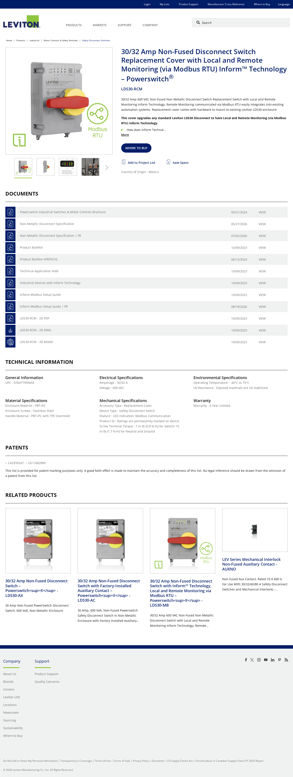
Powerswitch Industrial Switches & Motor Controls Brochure (63, 212)
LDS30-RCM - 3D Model (36, 342)
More (125, 135)
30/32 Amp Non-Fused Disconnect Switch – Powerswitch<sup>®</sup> (36, 588)
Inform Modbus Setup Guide (40, 295)
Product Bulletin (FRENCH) (38, 259)
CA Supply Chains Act (180, 761)
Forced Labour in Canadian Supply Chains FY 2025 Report (229, 761)
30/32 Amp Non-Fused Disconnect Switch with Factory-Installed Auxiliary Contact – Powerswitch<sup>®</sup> (109, 590)
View (262, 212)
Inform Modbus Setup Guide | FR (44, 306)
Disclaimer (158, 761)
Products (20, 40)
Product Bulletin (31, 247)
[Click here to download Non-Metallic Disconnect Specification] (10, 224)
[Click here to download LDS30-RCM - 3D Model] (10, 342)
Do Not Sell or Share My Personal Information (30, 761)
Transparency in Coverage (76, 761)
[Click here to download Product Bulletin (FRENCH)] (10, 259)
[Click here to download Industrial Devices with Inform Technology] (10, 283)
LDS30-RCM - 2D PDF (34, 318)
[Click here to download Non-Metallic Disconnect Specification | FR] (10, 235)
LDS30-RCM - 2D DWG (35, 330)
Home (9, 40)
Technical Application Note (39, 271)
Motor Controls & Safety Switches (61, 40)
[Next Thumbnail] (105, 167)
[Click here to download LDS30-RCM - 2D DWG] (10, 330)
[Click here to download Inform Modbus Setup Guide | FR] (10, 306)
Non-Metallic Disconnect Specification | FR (50, 236)
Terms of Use (103, 761)
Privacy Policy (141, 761)
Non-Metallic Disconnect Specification (47, 224)
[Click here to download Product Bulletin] (10, 247)
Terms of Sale (121, 761)
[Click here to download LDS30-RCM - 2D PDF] (10, 318)
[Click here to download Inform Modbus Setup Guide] (10, 294)
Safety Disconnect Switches (96, 40)
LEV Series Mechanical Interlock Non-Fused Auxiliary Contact (251, 564)
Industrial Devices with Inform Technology (50, 283)
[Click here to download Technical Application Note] (10, 271)
